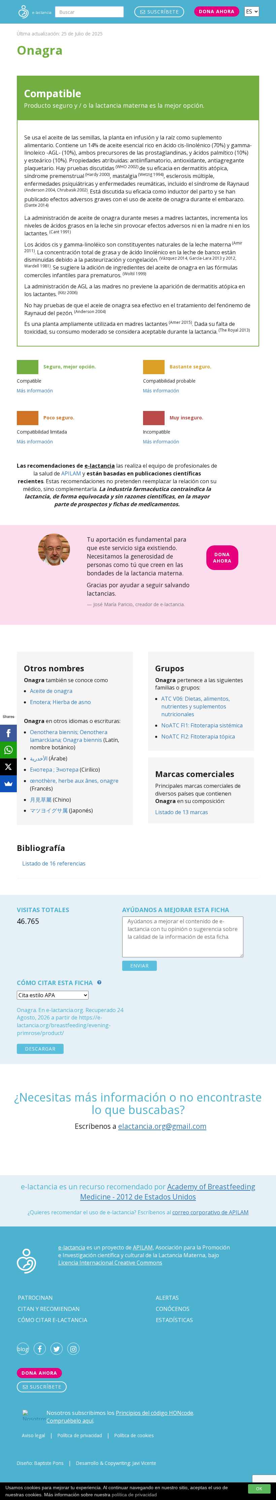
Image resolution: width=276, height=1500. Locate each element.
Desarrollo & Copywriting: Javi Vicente (116, 1463)
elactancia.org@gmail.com (162, 1126)
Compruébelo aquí (69, 1420)
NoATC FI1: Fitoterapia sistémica (202, 725)
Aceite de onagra (51, 691)
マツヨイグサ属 (49, 810)
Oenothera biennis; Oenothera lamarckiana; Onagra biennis (68, 736)
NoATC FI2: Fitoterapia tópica (198, 736)
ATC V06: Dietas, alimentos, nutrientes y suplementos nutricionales (195, 706)
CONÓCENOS (172, 1309)
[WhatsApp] (8, 750)
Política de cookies (134, 1435)
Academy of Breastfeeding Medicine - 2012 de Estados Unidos (167, 1191)
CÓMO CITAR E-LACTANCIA (52, 1320)
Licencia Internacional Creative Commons (110, 1262)
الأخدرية (38, 758)
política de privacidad (134, 1494)
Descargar (40, 1048)
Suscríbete (162, 11)
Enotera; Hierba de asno (60, 702)
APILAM (71, 473)
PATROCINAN (35, 1297)
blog (23, 1349)
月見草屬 (40, 799)
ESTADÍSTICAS (174, 1320)
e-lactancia (71, 1247)
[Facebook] (8, 733)
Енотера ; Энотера (54, 769)
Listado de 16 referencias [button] (53, 863)
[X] (8, 766)
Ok (259, 1488)
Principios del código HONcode (154, 1413)
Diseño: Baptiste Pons (40, 1463)
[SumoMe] (8, 783)
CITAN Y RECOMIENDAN (49, 1309)
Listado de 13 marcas (181, 812)
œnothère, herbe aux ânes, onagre (74, 780)
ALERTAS (167, 1297)
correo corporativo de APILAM (210, 1212)
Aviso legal (33, 1435)
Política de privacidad (80, 1435)
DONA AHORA (222, 557)
